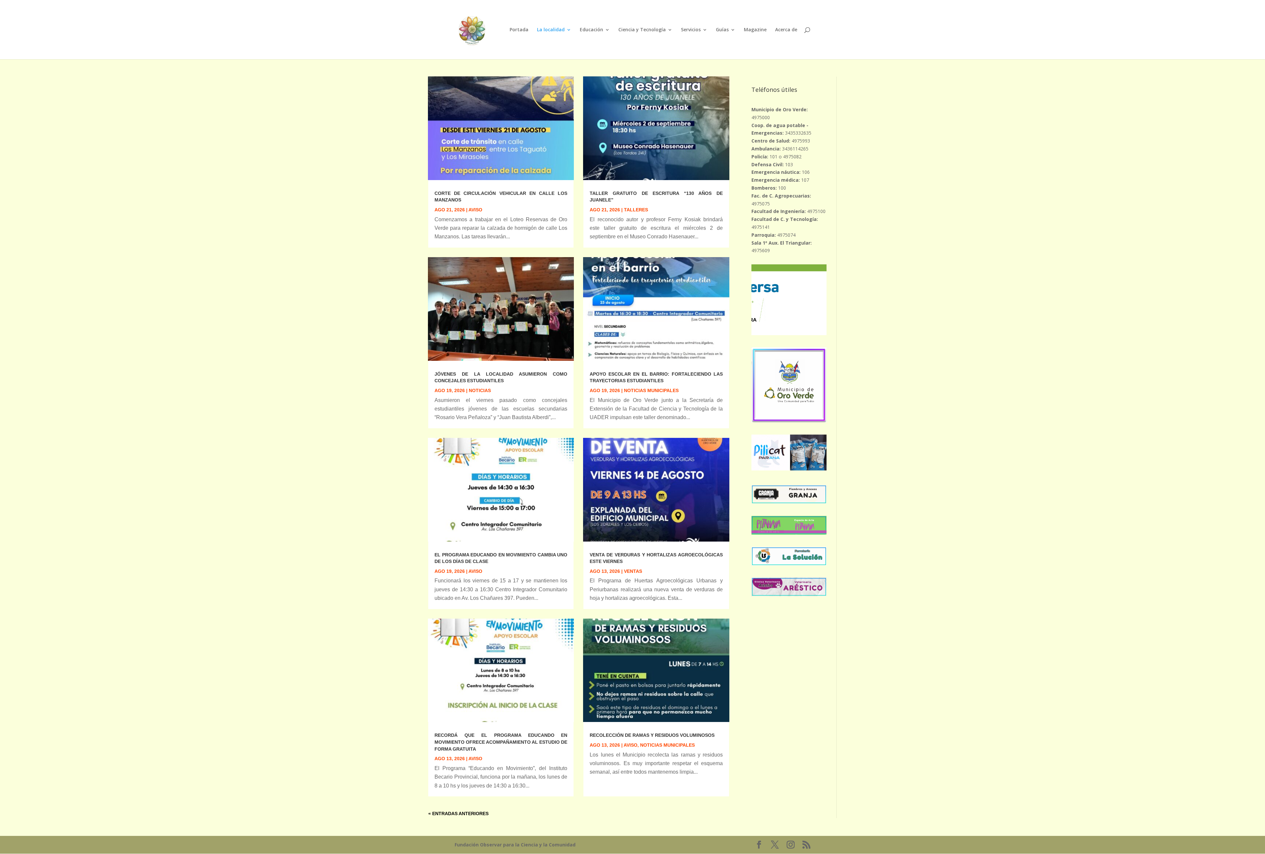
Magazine (755, 30)
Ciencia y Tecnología (642, 30)
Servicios (691, 30)
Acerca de (786, 30)
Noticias (480, 390)
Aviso (475, 209)
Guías (722, 30)
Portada (519, 30)
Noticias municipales (651, 390)
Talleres (636, 209)
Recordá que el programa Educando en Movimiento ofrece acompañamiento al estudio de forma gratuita (501, 742)
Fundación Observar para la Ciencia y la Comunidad (515, 844)
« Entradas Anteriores (458, 813)
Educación (591, 30)
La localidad (551, 30)
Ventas (633, 571)
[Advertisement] (789, 707)
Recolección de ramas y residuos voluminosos (652, 735)
